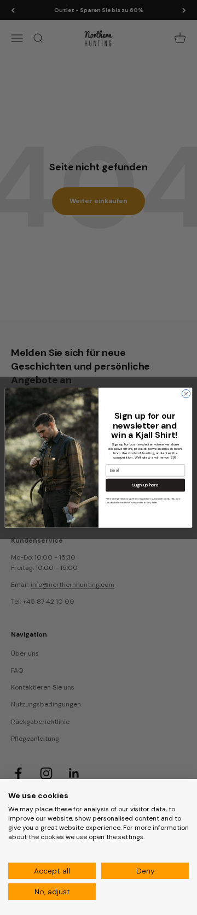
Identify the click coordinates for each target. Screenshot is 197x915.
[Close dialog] (186, 393)
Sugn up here (145, 485)
